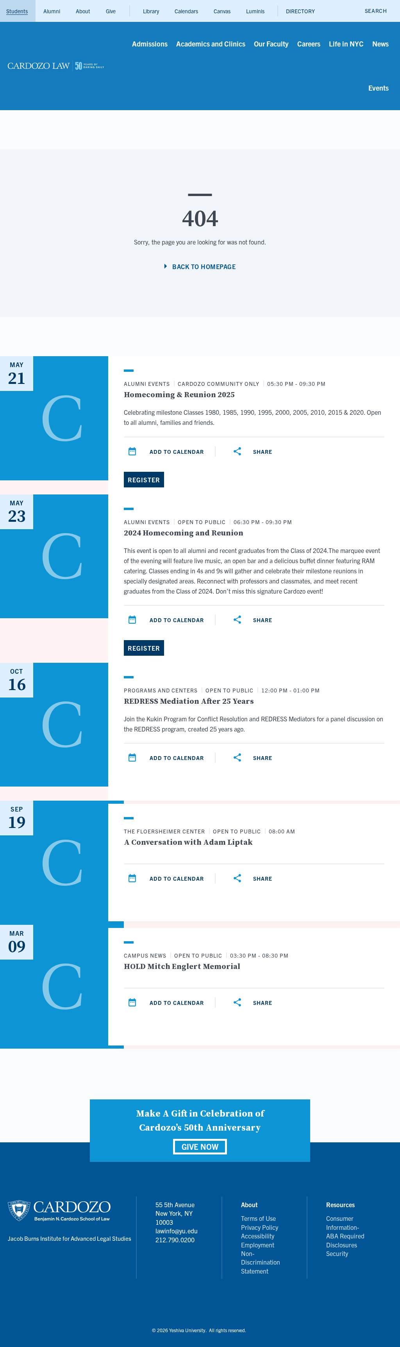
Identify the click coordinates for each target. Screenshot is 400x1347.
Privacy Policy (259, 1227)
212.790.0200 (175, 1240)
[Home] (56, 66)
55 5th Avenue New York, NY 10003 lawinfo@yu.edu (176, 1218)
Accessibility (257, 1236)
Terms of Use (258, 1218)
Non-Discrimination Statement (260, 1262)
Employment (257, 1245)
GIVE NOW (200, 1146)
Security (337, 1253)
